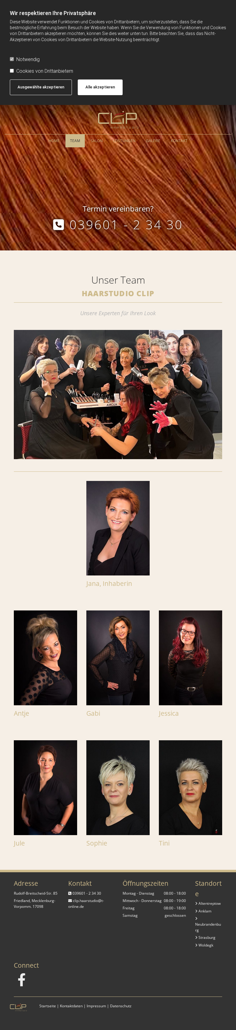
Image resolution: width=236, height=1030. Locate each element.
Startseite (47, 1006)
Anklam (203, 911)
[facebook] (21, 979)
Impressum (96, 1006)
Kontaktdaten (71, 1006)
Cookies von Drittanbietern (44, 71)
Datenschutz (121, 1006)
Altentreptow (208, 903)
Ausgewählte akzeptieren (41, 87)
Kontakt (179, 140)
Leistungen (124, 140)
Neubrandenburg (208, 924)
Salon (97, 140)
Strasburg (205, 937)
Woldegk (204, 945)
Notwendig (28, 59)
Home (54, 140)
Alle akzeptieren (100, 87)
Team (75, 140)
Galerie (153, 140)
